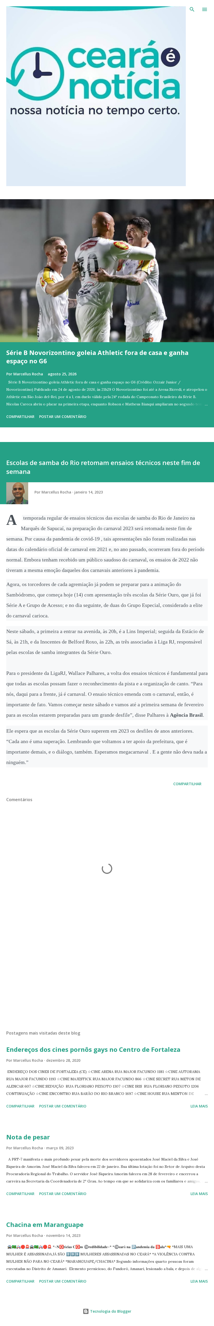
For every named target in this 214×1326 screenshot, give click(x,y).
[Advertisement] (107, 976)
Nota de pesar (28, 1137)
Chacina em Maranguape (45, 1224)
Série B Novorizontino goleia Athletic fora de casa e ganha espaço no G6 (97, 356)
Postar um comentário (62, 416)
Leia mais (199, 1106)
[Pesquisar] (192, 9)
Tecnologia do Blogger (110, 1311)
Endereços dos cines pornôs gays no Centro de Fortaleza (93, 1049)
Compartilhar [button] (20, 416)
